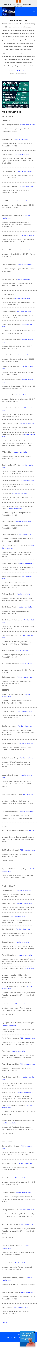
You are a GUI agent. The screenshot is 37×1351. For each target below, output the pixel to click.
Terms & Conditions (11, 1337)
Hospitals (5, 1322)
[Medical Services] (15, 95)
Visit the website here (27, 125)
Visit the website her (27, 235)
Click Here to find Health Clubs (18, 71)
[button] (34, 11)
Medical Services (11, 111)
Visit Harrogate (14, 1335)
